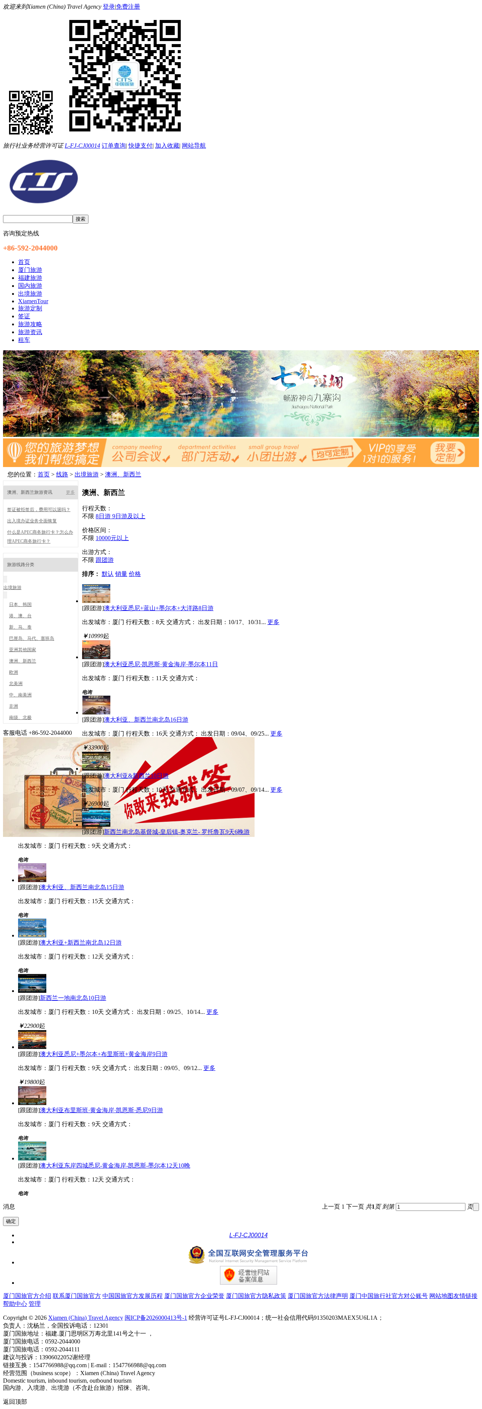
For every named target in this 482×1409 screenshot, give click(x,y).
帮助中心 (15, 1304)
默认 (108, 574)
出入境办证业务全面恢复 (32, 521)
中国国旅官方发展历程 (132, 1296)
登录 (109, 6)
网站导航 (194, 145)
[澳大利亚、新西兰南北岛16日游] (96, 712)
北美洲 (16, 683)
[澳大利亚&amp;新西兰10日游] (96, 768)
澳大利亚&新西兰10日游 (136, 775)
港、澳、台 (20, 615)
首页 (44, 474)
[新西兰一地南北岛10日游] (32, 991)
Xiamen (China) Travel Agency (85, 1317)
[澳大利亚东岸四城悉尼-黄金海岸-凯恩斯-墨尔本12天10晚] (32, 1158)
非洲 (13, 706)
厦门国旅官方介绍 (27, 1296)
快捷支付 (140, 145)
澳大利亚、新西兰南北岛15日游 (82, 887)
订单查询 (114, 145)
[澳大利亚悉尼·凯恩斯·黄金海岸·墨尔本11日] (96, 657)
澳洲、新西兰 (123, 474)
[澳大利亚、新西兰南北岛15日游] (32, 880)
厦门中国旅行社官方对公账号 (388, 1296)
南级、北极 (20, 717)
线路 (62, 474)
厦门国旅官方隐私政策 (256, 1296)
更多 (70, 492)
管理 (35, 1304)
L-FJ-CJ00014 (82, 145)
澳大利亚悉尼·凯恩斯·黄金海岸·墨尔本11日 (161, 664)
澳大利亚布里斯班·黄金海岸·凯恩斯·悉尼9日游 (101, 1110)
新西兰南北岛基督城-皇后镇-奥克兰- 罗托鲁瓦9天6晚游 (177, 832)
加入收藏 (167, 145)
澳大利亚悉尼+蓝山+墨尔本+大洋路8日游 (159, 608)
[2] (241, 465)
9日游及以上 (128, 516)
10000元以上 (112, 538)
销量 (121, 574)
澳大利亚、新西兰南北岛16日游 (146, 719)
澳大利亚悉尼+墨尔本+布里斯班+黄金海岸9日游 (104, 1054)
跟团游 (105, 560)
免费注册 (128, 6)
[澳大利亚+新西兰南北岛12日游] (32, 935)
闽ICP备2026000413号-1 (156, 1317)
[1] (241, 435)
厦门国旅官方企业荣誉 (194, 1296)
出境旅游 (87, 474)
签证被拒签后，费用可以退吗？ (38, 509)
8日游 (104, 516)
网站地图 (441, 1296)
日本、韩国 (20, 604)
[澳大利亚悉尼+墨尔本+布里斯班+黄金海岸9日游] (32, 1047)
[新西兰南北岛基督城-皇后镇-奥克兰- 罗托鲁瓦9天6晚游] (96, 824)
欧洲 (13, 672)
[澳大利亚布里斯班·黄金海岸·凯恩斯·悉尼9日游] (32, 1103)
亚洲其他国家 (22, 649)
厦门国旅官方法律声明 (318, 1296)
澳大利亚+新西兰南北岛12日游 (81, 942)
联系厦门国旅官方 (77, 1296)
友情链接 (465, 1296)
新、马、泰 (20, 627)
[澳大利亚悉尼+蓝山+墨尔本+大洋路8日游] (96, 601)
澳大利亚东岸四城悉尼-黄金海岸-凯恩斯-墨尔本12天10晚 (115, 1165)
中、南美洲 (20, 695)
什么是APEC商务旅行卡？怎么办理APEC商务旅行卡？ (40, 537)
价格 (135, 574)
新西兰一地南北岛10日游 (73, 998)
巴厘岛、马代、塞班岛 (31, 638)
